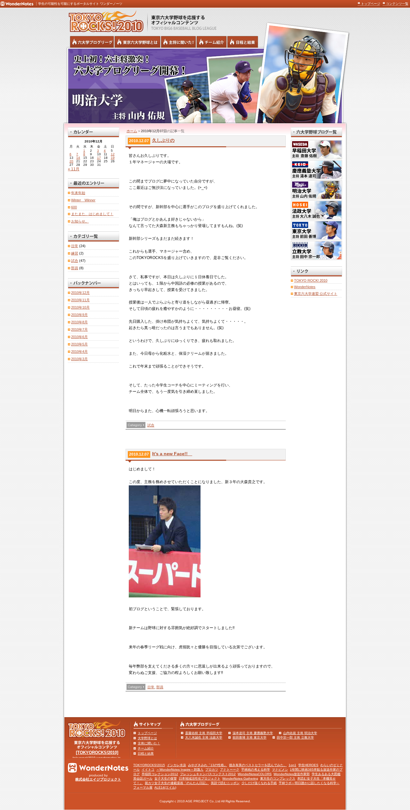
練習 (74, 253)
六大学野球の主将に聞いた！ (178, 42)
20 (71, 161)
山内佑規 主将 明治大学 (300, 733)
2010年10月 (80, 307)
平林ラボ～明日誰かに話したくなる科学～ (309, 783)
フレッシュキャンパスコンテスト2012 (208, 774)
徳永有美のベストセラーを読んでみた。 (258, 765)
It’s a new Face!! (172, 453)
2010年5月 (79, 344)
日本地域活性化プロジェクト (199, 778)
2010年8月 (79, 322)
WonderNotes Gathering (240, 778)
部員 (159, 687)
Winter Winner (83, 200)
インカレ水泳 (176, 765)
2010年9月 (79, 315)
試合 (150, 425)
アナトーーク (229, 769)
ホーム (132, 131)
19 (113, 157)
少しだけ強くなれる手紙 (259, 783)
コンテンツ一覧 (397, 3)
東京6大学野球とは (137, 42)
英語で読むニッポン (225, 783)
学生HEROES (308, 765)
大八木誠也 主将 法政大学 (203, 737)
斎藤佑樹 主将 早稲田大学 (203, 733)
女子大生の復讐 (165, 778)
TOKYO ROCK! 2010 (310, 280)
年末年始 (78, 193)
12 (113, 154)
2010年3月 (79, 359)
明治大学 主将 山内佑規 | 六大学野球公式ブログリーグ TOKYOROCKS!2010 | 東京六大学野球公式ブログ (205, 85)
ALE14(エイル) (165, 787)
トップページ (370, 3)
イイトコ (148, 769)
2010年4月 (79, 351)
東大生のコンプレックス (277, 778)
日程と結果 (146, 753)
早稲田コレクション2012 (160, 774)
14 (78, 157)
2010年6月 (79, 337)
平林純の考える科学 (255, 769)
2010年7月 (79, 329)
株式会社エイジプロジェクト (98, 779)
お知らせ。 (80, 221)
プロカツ (211, 769)
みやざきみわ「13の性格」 (207, 765)
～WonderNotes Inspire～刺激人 (179, 769)
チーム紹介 (146, 748)
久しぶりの (163, 140)
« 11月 (73, 169)
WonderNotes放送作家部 (292, 774)
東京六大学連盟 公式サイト (315, 294)
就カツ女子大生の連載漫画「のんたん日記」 (177, 783)
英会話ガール (142, 778)
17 (99, 157)
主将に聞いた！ (149, 743)
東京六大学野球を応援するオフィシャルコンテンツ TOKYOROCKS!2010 (104, 20)
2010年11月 (80, 300)
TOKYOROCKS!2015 (149, 765)
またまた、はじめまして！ (92, 214)
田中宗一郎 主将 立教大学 (295, 737)
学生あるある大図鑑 (326, 774)
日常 (150, 687)
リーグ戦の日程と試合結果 (242, 42)
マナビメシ (280, 769)
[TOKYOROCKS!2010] (97, 752)
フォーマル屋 (142, 787)
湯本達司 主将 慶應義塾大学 (253, 733)
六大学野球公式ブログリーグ (92, 42)
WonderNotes (305, 287)
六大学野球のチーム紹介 (211, 42)
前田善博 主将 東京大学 (249, 737)
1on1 (292, 765)
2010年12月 (80, 293)
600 (74, 207)
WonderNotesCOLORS (255, 774)
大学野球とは (147, 738)
